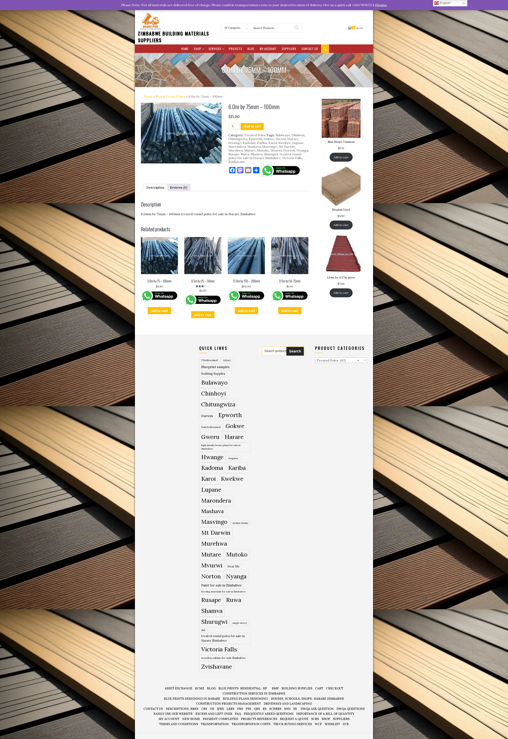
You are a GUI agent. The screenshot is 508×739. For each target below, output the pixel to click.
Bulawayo (283, 135)
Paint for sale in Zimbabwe (221, 585)
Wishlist (332, 724)
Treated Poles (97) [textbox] (338, 360)
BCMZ (199, 688)
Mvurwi (276, 150)
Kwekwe (284, 143)
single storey (240, 622)
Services (215, 48)
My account (268, 48)
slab (203, 630)
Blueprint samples (215, 367)
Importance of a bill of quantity (325, 714)
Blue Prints (228, 688)
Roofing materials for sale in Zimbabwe (223, 591)
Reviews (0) (178, 187)
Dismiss (381, 5)
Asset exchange (178, 688)
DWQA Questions (351, 709)
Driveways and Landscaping (288, 703)
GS (212, 709)
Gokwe (269, 139)
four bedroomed (210, 427)
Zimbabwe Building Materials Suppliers (173, 37)
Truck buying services (292, 724)
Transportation (215, 724)
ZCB (346, 724)
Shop (197, 48)
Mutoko (263, 150)
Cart (319, 688)
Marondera (237, 147)
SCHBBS (275, 709)
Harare (292, 139)
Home (185, 48)
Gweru (281, 139)
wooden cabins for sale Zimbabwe (223, 658)
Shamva (256, 154)
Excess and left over (213, 714)
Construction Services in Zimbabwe (254, 693)
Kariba (262, 143)
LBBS (230, 709)
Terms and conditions (178, 724)
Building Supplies (213, 373)
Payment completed (220, 719)
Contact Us (310, 48)
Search (295, 351)
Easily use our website (173, 714)
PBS (240, 709)
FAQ (238, 714)
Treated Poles (175, 96)
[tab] (155, 187)
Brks (194, 709)
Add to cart (252, 126)
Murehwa (235, 150)
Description (155, 187)
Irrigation (233, 458)
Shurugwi (271, 154)
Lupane (298, 143)
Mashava (254, 147)
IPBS (220, 709)
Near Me (233, 566)
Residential (250, 688)
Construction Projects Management (228, 703)
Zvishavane (236, 162)
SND (287, 709)
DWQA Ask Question (317, 709)
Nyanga (302, 150)
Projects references (259, 719)
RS (265, 709)
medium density (240, 523)
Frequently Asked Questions (268, 714)
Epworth (255, 139)
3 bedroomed (209, 360)
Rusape (233, 154)
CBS (204, 709)
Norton (289, 150)
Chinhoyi (298, 135)
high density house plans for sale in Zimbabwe (221, 447)
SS (295, 709)
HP (265, 688)
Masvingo (269, 147)
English (444, 3)
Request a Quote (294, 719)
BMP (275, 688)
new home (191, 719)
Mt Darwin (287, 147)
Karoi (272, 143)
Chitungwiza (237, 139)
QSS (257, 709)
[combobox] (341, 360)
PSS (248, 709)
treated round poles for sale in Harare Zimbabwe (264, 156)
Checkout (334, 688)
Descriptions (177, 709)
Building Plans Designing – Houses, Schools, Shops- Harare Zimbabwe (283, 699)
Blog (250, 48)
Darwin (207, 416)
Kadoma (249, 143)
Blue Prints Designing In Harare (192, 699)
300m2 (227, 360)
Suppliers (289, 48)
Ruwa (245, 154)
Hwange (234, 143)
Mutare (250, 150)
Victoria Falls (292, 158)
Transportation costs (251, 724)
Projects (235, 48)
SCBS (315, 719)
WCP (318, 724)
